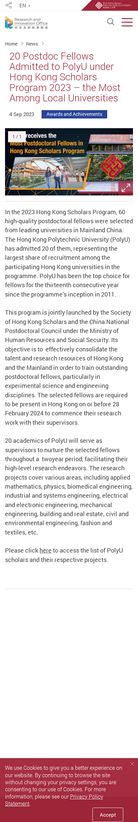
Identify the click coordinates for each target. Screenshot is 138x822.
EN (22, 6)
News (32, 43)
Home (11, 43)
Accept (108, 814)
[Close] (132, 764)
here (46, 550)
